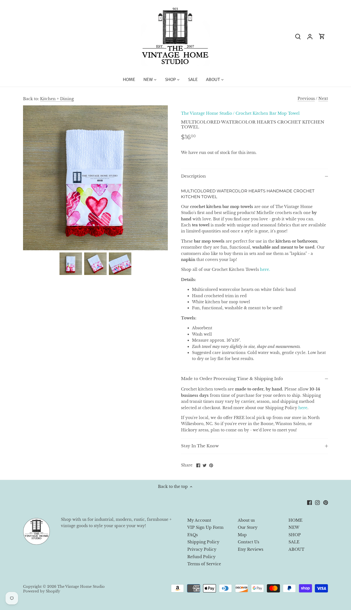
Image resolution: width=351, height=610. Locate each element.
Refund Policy (201, 556)
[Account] (310, 36)
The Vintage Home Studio (206, 113)
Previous (306, 98)
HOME (295, 520)
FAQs (192, 534)
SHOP (294, 534)
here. (265, 269)
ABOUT (296, 549)
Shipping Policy (203, 541)
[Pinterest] (325, 502)
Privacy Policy (201, 549)
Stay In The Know (200, 445)
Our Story (247, 527)
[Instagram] (317, 502)
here (302, 407)
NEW (293, 527)
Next (323, 98)
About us (246, 520)
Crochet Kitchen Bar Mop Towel (268, 113)
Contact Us (248, 541)
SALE (293, 541)
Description (193, 176)
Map (242, 534)
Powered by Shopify (41, 591)
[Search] (298, 36)
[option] (71, 263)
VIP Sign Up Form (205, 527)
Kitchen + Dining (57, 98)
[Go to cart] (322, 36)
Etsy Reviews (250, 549)
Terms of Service (204, 563)
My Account (199, 520)
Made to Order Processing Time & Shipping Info (232, 378)
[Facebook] (309, 502)
